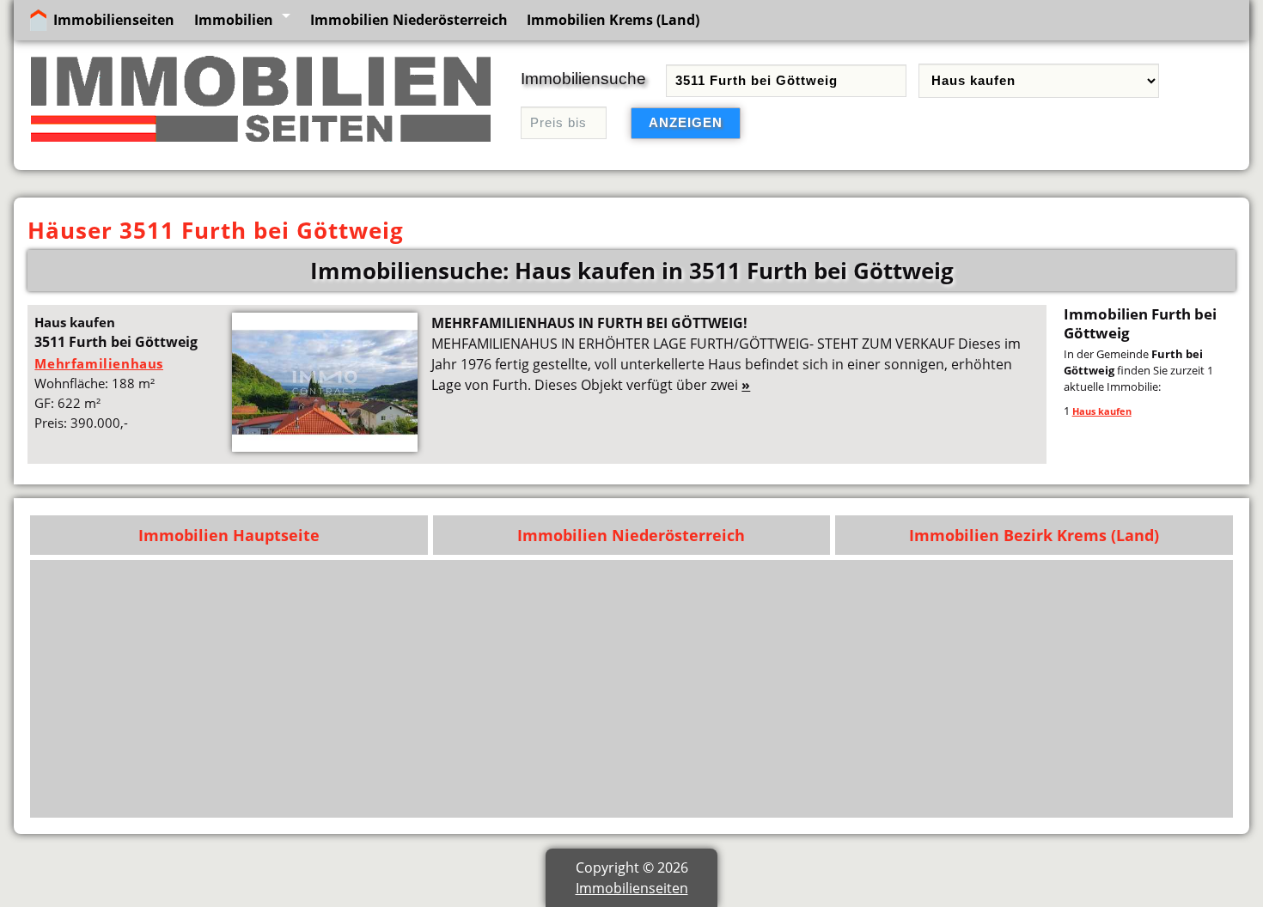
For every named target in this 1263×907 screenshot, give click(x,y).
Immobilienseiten (113, 19)
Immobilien (233, 19)
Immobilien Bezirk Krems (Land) (1034, 535)
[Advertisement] (708, 689)
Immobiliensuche (583, 79)
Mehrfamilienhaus (98, 363)
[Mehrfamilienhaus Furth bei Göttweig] (325, 446)
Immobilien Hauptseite (229, 535)
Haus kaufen (1102, 411)
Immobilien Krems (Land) (613, 19)
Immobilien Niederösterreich (409, 19)
